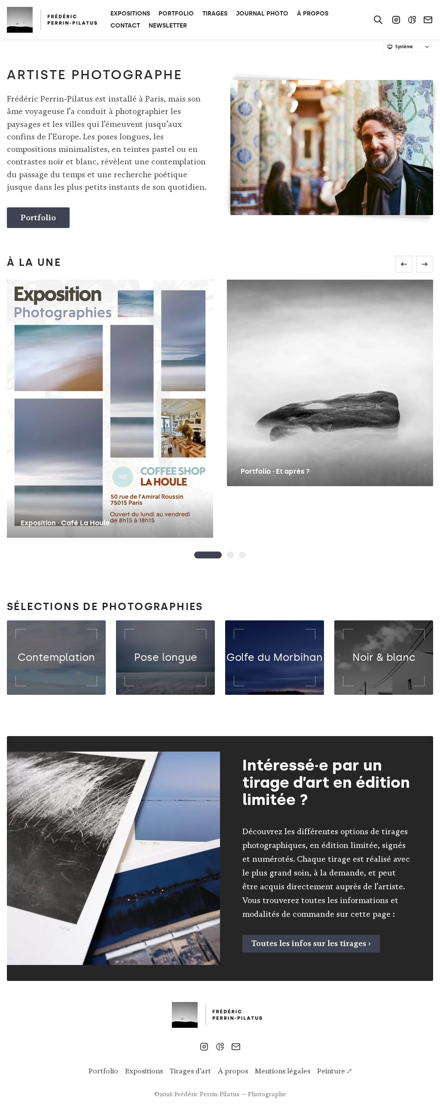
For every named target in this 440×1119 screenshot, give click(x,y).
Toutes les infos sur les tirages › (311, 943)
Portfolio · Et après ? (275, 471)
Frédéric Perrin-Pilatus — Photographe (230, 1094)
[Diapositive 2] (242, 555)
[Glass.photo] (412, 20)
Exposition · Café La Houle (65, 523)
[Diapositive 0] (208, 555)
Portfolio (38, 217)
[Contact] (428, 20)
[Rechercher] (378, 20)
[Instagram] (396, 20)
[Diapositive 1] (230, 555)
